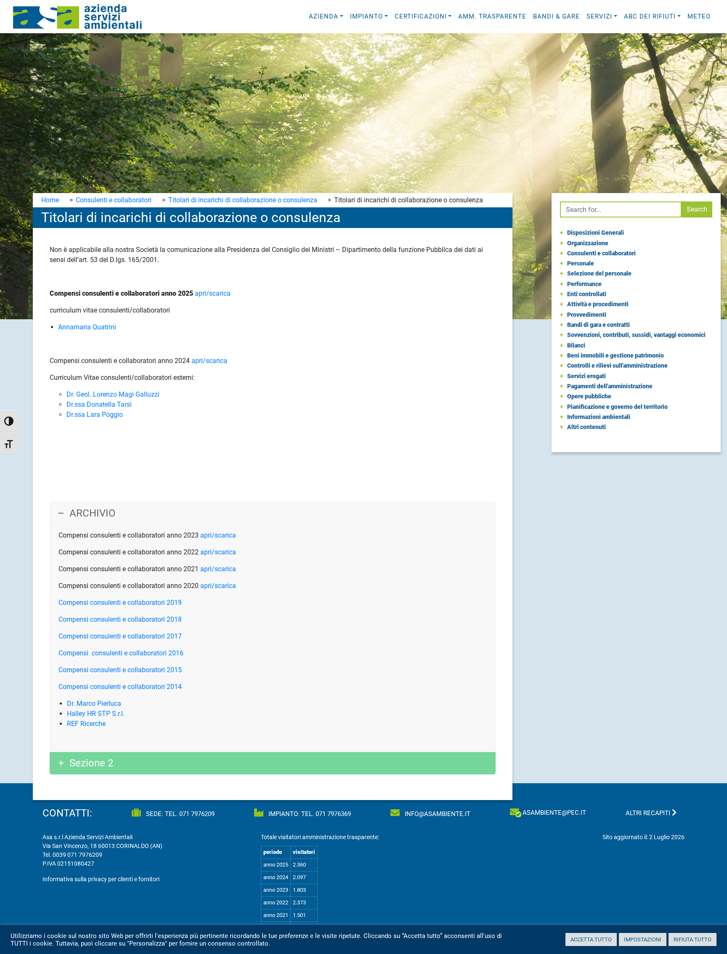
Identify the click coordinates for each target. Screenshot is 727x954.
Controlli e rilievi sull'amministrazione (617, 365)
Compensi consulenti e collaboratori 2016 (120, 653)
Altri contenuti (586, 427)
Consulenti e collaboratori (113, 200)
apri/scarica (213, 293)
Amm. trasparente (492, 16)
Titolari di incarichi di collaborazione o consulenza (242, 200)
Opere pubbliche (589, 396)
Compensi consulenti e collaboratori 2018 (120, 619)
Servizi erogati (586, 376)
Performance (584, 284)
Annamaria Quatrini (87, 327)
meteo (699, 16)
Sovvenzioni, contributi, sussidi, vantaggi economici (636, 334)
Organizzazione (587, 243)
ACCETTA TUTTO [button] (591, 939)
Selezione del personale (599, 273)
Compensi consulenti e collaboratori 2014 (120, 687)
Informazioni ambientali (598, 416)
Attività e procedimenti (598, 304)
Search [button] (697, 209)
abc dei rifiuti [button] (650, 16)
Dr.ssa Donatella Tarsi (99, 404)
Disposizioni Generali (595, 232)
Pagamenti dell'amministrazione (610, 386)
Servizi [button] (599, 16)
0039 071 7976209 (77, 854)
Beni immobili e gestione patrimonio (615, 355)
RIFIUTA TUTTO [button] (692, 939)
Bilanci (576, 345)
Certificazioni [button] (421, 16)
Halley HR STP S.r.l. (96, 714)
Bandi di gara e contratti (598, 324)
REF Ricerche (86, 724)
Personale (580, 263)
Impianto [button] (366, 16)
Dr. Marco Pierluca (94, 704)
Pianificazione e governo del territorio (617, 406)
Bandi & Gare (556, 16)
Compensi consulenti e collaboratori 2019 (120, 603)
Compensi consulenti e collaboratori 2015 (120, 670)
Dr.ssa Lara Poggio (94, 415)
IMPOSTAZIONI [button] (642, 939)
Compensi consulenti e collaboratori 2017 (120, 636)
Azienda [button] (323, 16)
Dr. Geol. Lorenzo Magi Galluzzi (112, 394)
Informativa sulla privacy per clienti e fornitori (100, 879)
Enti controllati (586, 294)
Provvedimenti (586, 314)
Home (50, 200)
